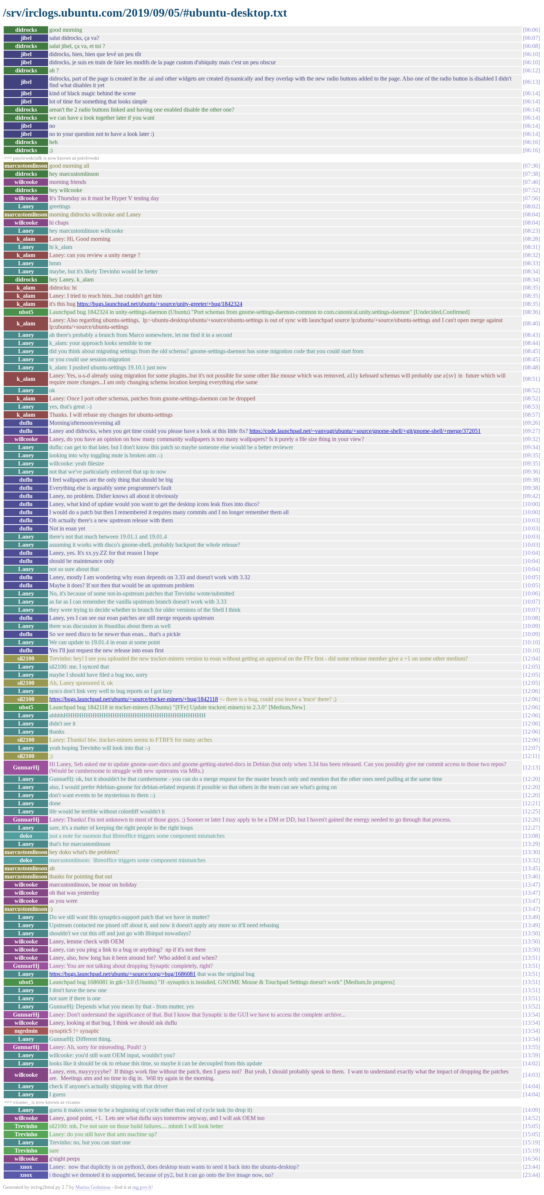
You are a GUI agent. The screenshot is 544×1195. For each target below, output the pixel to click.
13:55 (531, 1047)
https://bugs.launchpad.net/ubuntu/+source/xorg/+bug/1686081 (122, 974)
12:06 (531, 691)
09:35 (531, 455)
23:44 (531, 1167)
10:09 (531, 626)
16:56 (531, 1158)
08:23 (531, 231)
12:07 (531, 748)
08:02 (531, 206)
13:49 (531, 917)
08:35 (531, 287)
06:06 (531, 30)
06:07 (531, 38)
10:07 (531, 601)
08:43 (531, 335)
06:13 (531, 82)
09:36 (531, 471)
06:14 (531, 93)
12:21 (531, 803)
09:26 (531, 423)
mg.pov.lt (141, 1187)
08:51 (531, 379)
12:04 (531, 658)
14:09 (531, 1110)
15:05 (531, 1126)
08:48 (531, 367)
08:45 (531, 351)
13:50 (531, 933)
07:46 (531, 182)
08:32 (531, 255)
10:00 (531, 504)
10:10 (531, 642)
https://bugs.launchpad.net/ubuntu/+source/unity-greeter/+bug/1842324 (159, 304)
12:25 (531, 811)
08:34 (531, 271)
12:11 (531, 756)
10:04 (531, 553)
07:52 (531, 190)
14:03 (531, 1075)
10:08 (531, 618)
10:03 (531, 520)
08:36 (531, 312)
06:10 (531, 54)
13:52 (531, 1006)
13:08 (531, 836)
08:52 (531, 390)
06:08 (531, 46)
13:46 (531, 876)
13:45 (531, 868)
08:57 (531, 415)
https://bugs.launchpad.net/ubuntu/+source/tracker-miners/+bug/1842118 (133, 699)
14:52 (531, 1118)
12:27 (531, 827)
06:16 (531, 142)
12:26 (531, 819)
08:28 (531, 239)
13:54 (531, 1014)
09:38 (531, 480)
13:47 (531, 884)
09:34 (531, 447)
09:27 (531, 431)
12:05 (531, 666)
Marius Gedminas (93, 1187)
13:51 (531, 958)
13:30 (531, 852)
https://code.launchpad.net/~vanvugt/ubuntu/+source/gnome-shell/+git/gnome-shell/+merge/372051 (365, 431)
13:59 (531, 1055)
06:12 (531, 70)
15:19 (531, 1142)
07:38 (531, 174)
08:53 (531, 406)
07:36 (531, 166)
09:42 (531, 496)
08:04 (531, 214)
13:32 (531, 860)
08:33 (531, 263)
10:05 (531, 577)
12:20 (531, 779)
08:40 (531, 323)
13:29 (531, 844)
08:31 (531, 247)
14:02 (531, 1063)
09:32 (531, 439)
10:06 (531, 593)
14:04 (531, 1086)
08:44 (531, 343)
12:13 (531, 767)
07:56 (531, 198)
